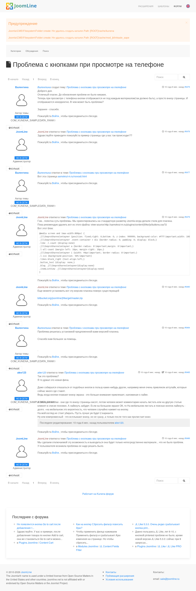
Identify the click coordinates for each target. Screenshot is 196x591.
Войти (55, 116)
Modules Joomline (88, 546)
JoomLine (22, 131)
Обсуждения (32, 50)
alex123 (21, 372)
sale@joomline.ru (169, 579)
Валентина (21, 87)
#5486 (187, 438)
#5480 (187, 286)
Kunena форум (105, 494)
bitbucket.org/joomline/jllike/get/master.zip (60, 298)
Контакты (111, 572)
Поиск (46, 50)
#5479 (187, 216)
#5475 (187, 86)
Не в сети (21, 116)
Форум (178, 6)
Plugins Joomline (28, 542)
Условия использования (119, 579)
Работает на (89, 494)
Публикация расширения (120, 575)
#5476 (187, 131)
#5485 (187, 372)
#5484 (187, 327)
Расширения (145, 6)
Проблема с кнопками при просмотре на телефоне (96, 87)
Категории (16, 50)
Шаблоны (163, 6)
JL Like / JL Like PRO (169, 546)
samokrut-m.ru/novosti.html (72, 176)
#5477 (187, 172)
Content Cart (46, 542)
